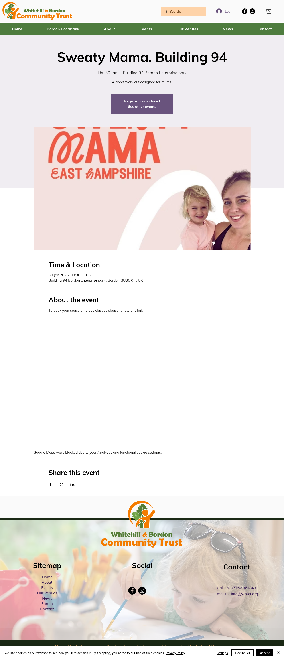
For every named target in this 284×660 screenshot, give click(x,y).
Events (47, 587)
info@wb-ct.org (244, 593)
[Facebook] (244, 11)
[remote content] (142, 374)
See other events (142, 106)
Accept (265, 653)
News (47, 598)
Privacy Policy (175, 653)
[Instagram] (252, 11)
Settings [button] (222, 653)
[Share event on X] (61, 484)
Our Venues (47, 593)
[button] (268, 11)
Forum (47, 603)
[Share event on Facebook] (51, 484)
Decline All (242, 653)
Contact (47, 609)
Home (47, 577)
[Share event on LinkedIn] (72, 484)
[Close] (278, 652)
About (47, 582)
